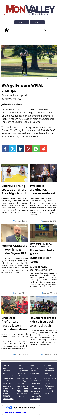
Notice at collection (15, 412)
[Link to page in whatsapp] (35, 148)
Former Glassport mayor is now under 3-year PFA (14, 249)
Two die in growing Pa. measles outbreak (43, 189)
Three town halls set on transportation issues (42, 256)
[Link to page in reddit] (43, 148)
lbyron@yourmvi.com (35, 384)
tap (51, 30)
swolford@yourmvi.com (22, 382)
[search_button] (45, 30)
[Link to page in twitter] (12, 148)
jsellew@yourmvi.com (22, 394)
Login (21, 22)
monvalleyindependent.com (8, 379)
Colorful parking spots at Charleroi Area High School (14, 189)
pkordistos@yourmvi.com (35, 397)
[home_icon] (6, 30)
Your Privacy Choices (23, 407)
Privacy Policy (8, 398)
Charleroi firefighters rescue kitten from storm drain (14, 323)
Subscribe (37, 22)
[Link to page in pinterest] (28, 148)
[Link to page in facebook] (5, 148)
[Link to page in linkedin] (20, 148)
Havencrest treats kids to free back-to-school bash (43, 321)
